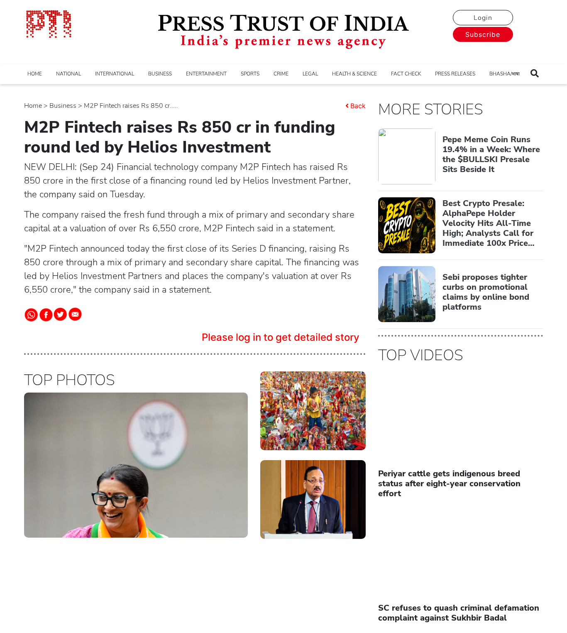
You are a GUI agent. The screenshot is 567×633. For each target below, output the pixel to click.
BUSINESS (160, 73)
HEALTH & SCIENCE (354, 73)
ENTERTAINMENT (206, 73)
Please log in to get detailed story (280, 337)
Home (33, 105)
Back (358, 106)
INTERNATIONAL (114, 73)
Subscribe (482, 34)
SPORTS (250, 73)
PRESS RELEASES (455, 73)
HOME (34, 73)
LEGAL (310, 73)
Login (483, 17)
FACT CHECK (406, 73)
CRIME (281, 73)
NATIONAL (68, 73)
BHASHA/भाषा (504, 73)
